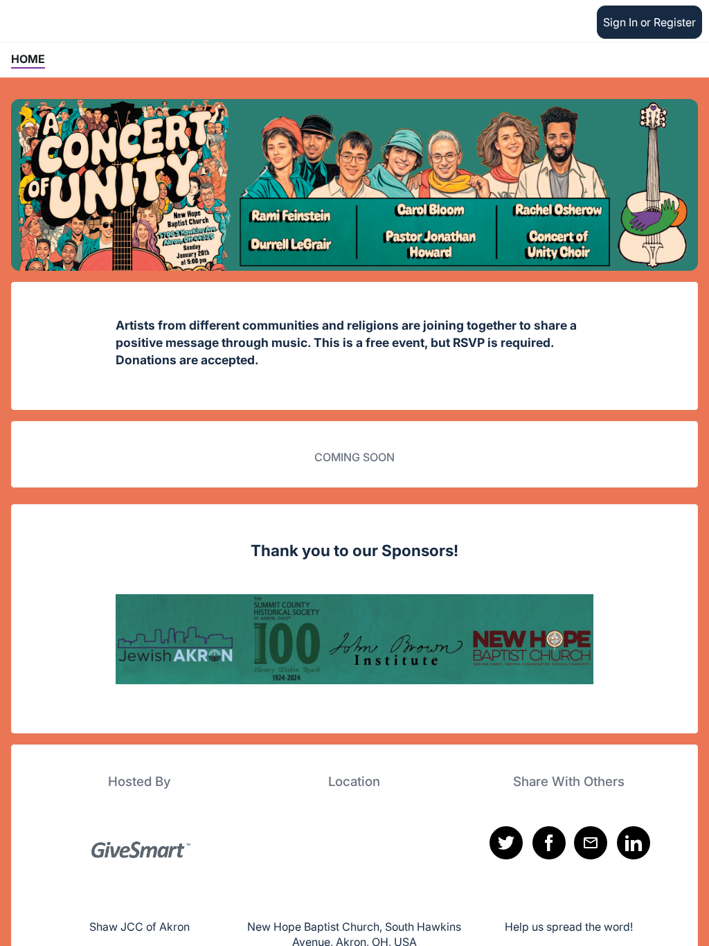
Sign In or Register (649, 22)
